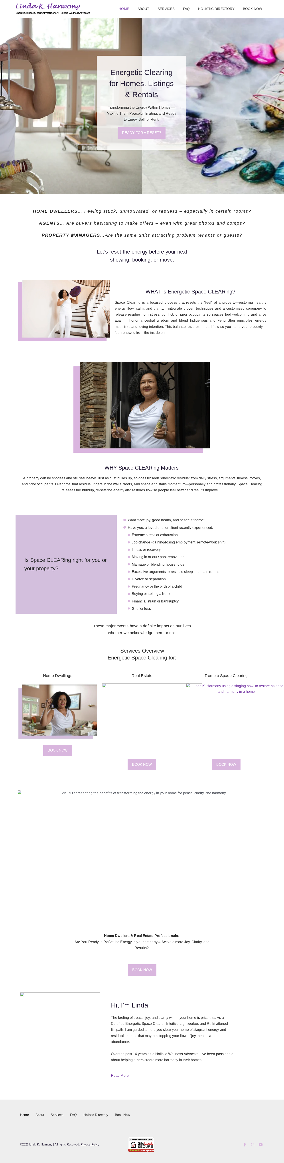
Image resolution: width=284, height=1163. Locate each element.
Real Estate (142, 675)
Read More (120, 1075)
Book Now (252, 9)
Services (166, 9)
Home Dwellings (57, 675)
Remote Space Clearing (226, 675)
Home (124, 9)
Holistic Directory (216, 9)
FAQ (186, 9)
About (143, 9)
